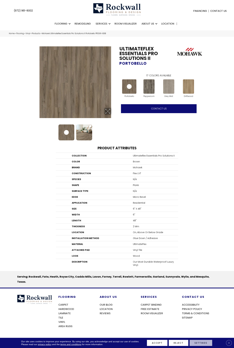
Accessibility (190, 304)
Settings (201, 342)
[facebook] (184, 326)
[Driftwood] (188, 86)
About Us (148, 23)
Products (36, 33)
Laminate (64, 313)
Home (11, 33)
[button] (69, 23)
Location (167, 23)
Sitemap (187, 317)
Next (113, 130)
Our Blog (106, 304)
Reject (178, 342)
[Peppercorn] (149, 86)
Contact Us (218, 11)
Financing (200, 11)
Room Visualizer (125, 23)
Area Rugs (65, 326)
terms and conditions (70, 344)
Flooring (61, 23)
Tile (60, 317)
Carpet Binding (151, 304)
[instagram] (190, 326)
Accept (157, 342)
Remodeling (82, 23)
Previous (37, 130)
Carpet (63, 304)
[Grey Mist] (168, 86)
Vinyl (28, 33)
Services (101, 23)
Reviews (105, 313)
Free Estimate (150, 308)
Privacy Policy (192, 308)
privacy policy (44, 344)
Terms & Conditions (195, 313)
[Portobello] (129, 86)
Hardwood (66, 308)
